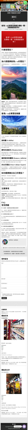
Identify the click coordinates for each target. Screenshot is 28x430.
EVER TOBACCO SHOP (14, 13)
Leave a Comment (19, 29)
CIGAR (10, 247)
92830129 (4, 403)
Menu (15, 17)
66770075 (4, 352)
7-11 (7, 247)
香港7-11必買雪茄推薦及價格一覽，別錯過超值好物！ (13, 26)
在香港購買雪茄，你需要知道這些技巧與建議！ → (14, 251)
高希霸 (23, 247)
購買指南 (18, 247)
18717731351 (8, 343)
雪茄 (14, 23)
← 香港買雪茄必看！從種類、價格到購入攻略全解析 (14, 253)
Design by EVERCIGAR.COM (14, 428)
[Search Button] (14, 20)
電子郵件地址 (4, 283)
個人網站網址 (4, 288)
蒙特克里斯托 (13, 247)
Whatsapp (3, 345)
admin (7, 29)
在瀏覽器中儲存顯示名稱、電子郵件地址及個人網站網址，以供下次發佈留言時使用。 (13, 295)
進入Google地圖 (4, 360)
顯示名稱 (3, 278)
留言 (2, 263)
